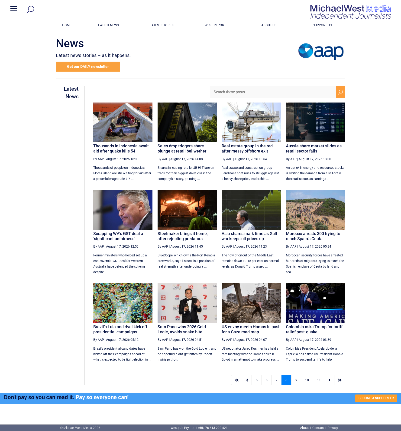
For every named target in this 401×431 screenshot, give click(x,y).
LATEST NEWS (108, 25)
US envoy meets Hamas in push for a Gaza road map (251, 329)
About (305, 428)
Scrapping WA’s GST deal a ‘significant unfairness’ (118, 236)
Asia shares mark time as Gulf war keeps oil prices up (249, 236)
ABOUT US (268, 25)
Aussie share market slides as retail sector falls (314, 148)
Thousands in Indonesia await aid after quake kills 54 (121, 148)
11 (319, 380)
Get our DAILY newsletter (88, 66)
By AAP (98, 159)
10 (307, 380)
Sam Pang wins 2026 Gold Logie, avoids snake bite (182, 329)
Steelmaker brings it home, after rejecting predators (183, 236)
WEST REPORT (215, 25)
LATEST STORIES (162, 25)
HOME (66, 25)
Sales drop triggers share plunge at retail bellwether (182, 148)
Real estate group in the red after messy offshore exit (247, 148)
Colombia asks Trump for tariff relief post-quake (314, 329)
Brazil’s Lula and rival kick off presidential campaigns (120, 329)
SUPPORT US (322, 25)
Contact (318, 428)
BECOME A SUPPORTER (376, 398)
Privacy (332, 428)
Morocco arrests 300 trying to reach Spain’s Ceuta (313, 236)
